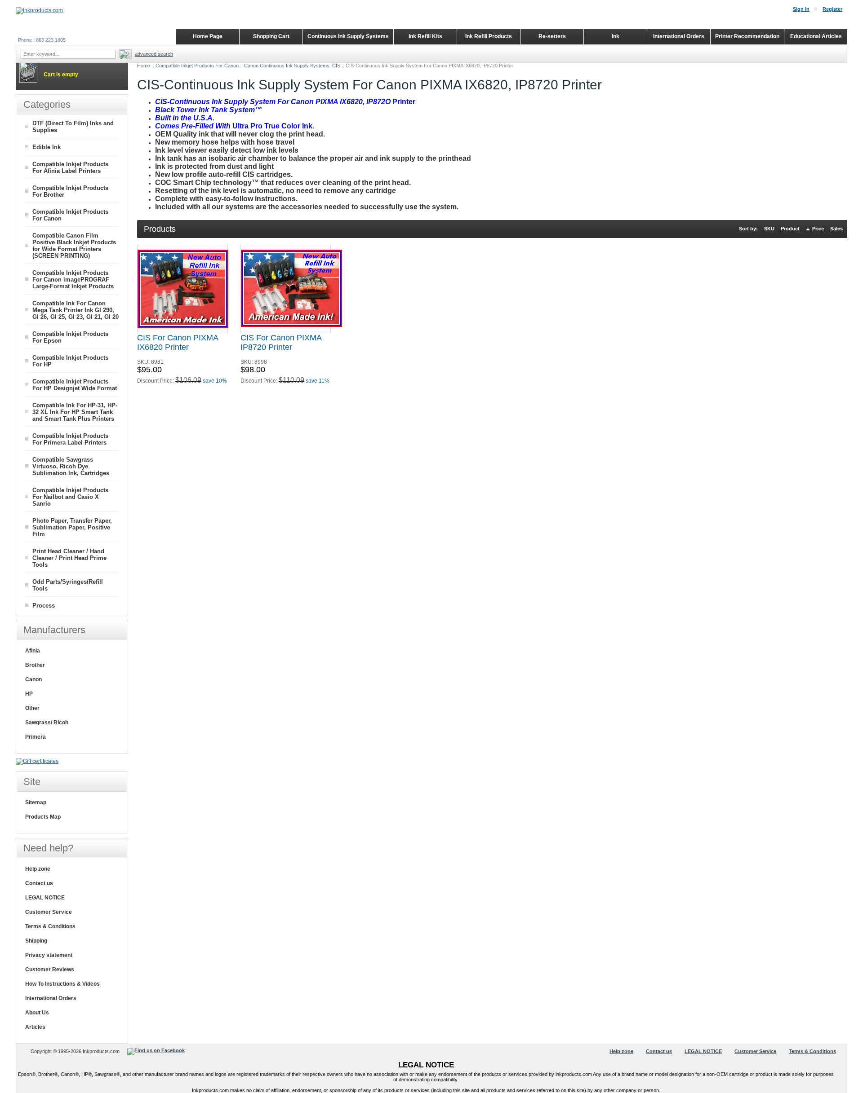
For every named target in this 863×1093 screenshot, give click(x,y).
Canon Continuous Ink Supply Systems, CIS (292, 65)
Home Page (207, 36)
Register (832, 9)
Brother (35, 665)
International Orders (50, 998)
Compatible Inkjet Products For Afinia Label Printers (70, 167)
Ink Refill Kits (425, 36)
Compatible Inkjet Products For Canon (197, 65)
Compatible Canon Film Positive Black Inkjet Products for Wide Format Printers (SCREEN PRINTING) (74, 245)
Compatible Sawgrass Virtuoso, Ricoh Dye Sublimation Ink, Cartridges (70, 466)
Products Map (43, 817)
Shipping (36, 941)
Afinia (32, 651)
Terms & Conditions (50, 926)
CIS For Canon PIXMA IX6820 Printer (177, 342)
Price (818, 228)
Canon (33, 679)
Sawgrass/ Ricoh (46, 722)
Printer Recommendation (747, 36)
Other (32, 708)
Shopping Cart (271, 36)
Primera (35, 737)
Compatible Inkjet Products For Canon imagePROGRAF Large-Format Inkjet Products (73, 279)
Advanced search (154, 54)
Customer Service (48, 912)
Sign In (801, 9)
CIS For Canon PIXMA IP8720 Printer (280, 342)
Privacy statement (48, 955)
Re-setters (552, 36)
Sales (836, 228)
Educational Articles (816, 36)
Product (790, 228)
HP (29, 694)
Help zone (37, 869)
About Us (37, 1012)
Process (43, 605)
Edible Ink (46, 147)
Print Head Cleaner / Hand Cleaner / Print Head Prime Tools (69, 558)
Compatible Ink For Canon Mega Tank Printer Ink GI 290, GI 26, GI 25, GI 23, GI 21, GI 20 (75, 310)
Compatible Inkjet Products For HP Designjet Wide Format (74, 385)
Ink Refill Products (488, 36)
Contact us (39, 883)
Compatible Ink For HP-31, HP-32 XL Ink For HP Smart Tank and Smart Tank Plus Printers (74, 412)
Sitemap (35, 802)
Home (143, 65)
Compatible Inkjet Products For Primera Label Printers (70, 439)
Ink (615, 36)
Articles (35, 1027)
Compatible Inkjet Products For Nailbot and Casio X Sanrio (70, 497)
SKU (769, 228)
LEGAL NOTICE (45, 898)
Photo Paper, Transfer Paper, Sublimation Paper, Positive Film (72, 527)
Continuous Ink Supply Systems (348, 36)
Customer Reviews (49, 969)
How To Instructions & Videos (62, 984)
